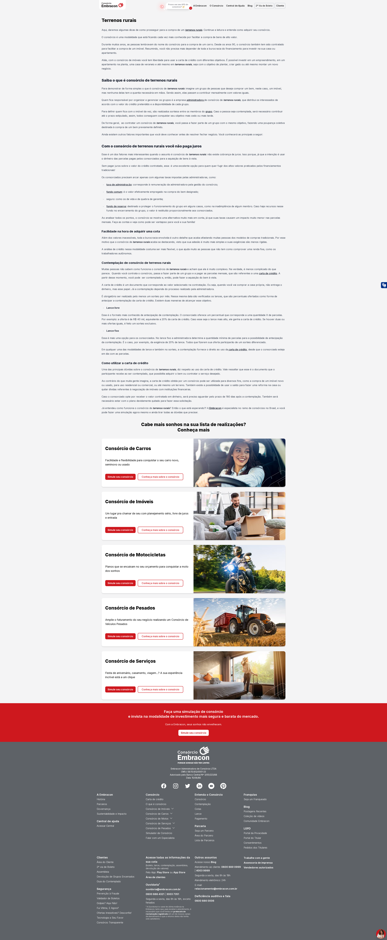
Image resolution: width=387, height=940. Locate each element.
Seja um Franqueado (255, 799)
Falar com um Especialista (160, 837)
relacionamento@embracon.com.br (216, 888)
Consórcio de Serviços (158, 823)
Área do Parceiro (204, 835)
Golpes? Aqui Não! (107, 903)
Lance (198, 813)
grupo (208, 111)
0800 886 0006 (204, 900)
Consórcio (200, 799)
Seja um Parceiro (204, 830)
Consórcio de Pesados (158, 828)
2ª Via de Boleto (264, 5)
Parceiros (102, 804)
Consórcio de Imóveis (158, 808)
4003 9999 (203, 870)
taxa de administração (119, 184)
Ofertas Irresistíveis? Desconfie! (114, 912)
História (101, 799)
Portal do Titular (252, 837)
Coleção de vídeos (254, 816)
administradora (195, 99)
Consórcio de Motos (157, 818)
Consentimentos (253, 842)
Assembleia (103, 871)
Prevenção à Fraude (108, 893)
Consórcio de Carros (157, 813)
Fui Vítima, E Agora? (108, 907)
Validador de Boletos (108, 898)
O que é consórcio (156, 804)
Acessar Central (105, 825)
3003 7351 (172, 894)
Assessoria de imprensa (258, 862)
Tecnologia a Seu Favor (110, 917)
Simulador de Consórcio (159, 833)
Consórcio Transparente (110, 922)
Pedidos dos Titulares (255, 847)
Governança (103, 808)
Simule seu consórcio (120, 476)
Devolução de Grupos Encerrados (115, 876)
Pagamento (201, 818)
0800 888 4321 (155, 894)
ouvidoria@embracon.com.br (163, 889)
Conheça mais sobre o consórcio (160, 476)
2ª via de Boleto (106, 866)
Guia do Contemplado (109, 881)
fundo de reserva (116, 206)
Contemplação (203, 804)
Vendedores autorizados (258, 867)
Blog (250, 5)
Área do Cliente (105, 862)
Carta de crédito (154, 799)
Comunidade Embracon (256, 820)
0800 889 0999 (231, 866)
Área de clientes (155, 877)
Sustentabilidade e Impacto (112, 813)
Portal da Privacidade (255, 833)
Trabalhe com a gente (257, 857)
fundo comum (114, 191)
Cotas (198, 808)
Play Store (163, 872)
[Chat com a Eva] (381, 934)
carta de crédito (268, 273)
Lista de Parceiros (204, 840)
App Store (179, 872)
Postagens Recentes (255, 811)
